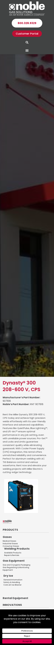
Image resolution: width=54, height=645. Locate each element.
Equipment (8, 570)
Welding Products (17, 548)
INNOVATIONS (12, 605)
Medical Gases (9, 541)
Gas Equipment (14, 561)
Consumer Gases (11, 546)
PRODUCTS (10, 530)
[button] (27, 50)
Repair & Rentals (11, 555)
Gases (7, 537)
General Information (12, 579)
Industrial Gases (10, 543)
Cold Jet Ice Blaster (12, 585)
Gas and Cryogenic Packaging (16, 565)
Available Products (12, 552)
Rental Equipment (15, 598)
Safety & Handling (11, 582)
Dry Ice (8, 576)
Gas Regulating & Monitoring (16, 567)
